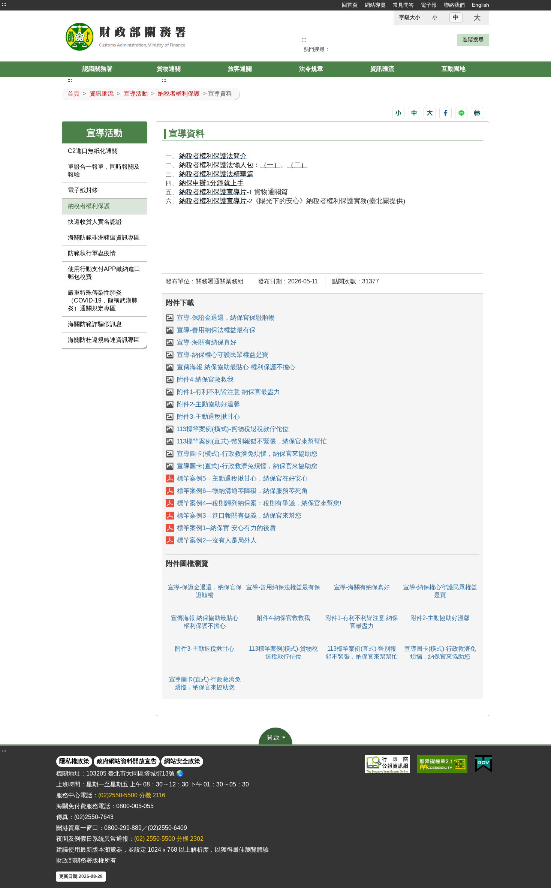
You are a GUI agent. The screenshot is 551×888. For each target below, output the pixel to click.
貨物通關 (169, 69)
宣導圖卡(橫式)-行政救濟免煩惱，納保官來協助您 (247, 453)
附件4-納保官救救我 (205, 379)
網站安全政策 (182, 761)
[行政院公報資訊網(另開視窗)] (387, 764)
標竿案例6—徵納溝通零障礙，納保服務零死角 (242, 490)
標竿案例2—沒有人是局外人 (217, 540)
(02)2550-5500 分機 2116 (131, 795)
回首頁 (350, 5)
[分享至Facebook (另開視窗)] (445, 113)
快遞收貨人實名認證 (95, 222)
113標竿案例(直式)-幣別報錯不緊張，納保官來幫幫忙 (252, 441)
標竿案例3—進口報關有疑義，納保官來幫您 (239, 515)
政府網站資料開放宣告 (127, 761)
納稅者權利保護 (179, 93)
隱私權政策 (74, 761)
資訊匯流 (382, 69)
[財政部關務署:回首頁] (147, 36)
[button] (398, 113)
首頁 (73, 93)
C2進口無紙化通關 (93, 151)
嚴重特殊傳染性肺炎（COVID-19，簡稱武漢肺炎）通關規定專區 (103, 300)
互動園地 (454, 69)
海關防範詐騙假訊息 (95, 324)
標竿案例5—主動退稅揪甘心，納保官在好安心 (242, 478)
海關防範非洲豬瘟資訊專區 (104, 237)
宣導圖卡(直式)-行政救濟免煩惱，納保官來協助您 (247, 466)
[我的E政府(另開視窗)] (483, 764)
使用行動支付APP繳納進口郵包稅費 (104, 273)
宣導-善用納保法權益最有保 (216, 330)
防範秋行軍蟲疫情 (92, 253)
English (480, 5)
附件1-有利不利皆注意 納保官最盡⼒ (228, 391)
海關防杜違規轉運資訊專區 (104, 340)
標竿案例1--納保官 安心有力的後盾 (226, 528)
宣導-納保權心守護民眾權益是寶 (222, 354)
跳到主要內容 (19, 4)
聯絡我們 (454, 5)
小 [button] (434, 17)
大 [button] (477, 17)
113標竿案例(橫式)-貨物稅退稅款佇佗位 (233, 429)
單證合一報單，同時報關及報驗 (104, 170)
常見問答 (403, 5)
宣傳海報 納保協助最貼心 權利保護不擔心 (236, 367)
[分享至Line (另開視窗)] (461, 113)
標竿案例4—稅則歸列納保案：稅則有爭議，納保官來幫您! (259, 503)
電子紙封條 (83, 190)
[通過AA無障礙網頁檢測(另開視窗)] (442, 764)
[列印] (477, 113)
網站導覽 (375, 5)
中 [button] (456, 17)
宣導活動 (136, 93)
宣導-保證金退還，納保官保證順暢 (226, 317)
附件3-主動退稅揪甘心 (208, 416)
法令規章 (311, 69)
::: (4, 4)
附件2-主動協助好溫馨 (208, 404)
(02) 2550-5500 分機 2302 (169, 839)
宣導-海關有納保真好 (207, 342)
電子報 (429, 5)
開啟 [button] (273, 737)
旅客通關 (240, 69)
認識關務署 (97, 69)
